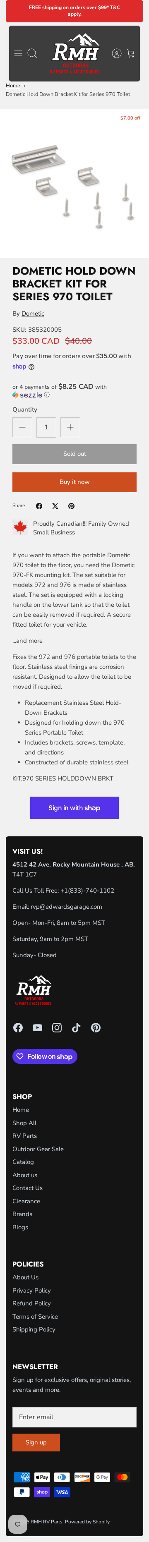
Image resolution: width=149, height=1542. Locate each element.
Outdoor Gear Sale (38, 1149)
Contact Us (27, 1188)
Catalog (23, 1162)
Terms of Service (35, 1316)
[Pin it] (71, 506)
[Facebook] (18, 1028)
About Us (25, 1277)
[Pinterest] (96, 1028)
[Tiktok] (76, 1028)
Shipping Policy (33, 1329)
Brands (22, 1214)
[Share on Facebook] (39, 506)
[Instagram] (57, 1028)
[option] (74, 183)
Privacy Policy (31, 1290)
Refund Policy (31, 1303)
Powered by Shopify (87, 1521)
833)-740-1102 (92, 890)
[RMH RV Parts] (75, 53)
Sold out (74, 454)
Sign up (36, 1442)
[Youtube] (37, 1028)
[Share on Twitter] (55, 506)
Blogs (20, 1227)
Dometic (33, 313)
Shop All (24, 1123)
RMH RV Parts (46, 1521)
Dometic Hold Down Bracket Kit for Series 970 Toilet (68, 94)
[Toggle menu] (18, 53)
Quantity (24, 409)
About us (24, 1175)
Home (13, 85)
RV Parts (24, 1136)
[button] (74, 391)
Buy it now (75, 482)
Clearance (26, 1201)
